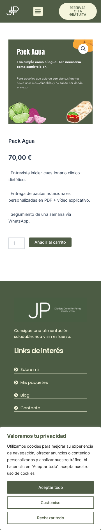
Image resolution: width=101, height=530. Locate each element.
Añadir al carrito (50, 242)
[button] (38, 11)
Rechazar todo (50, 517)
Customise (50, 502)
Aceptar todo (50, 487)
